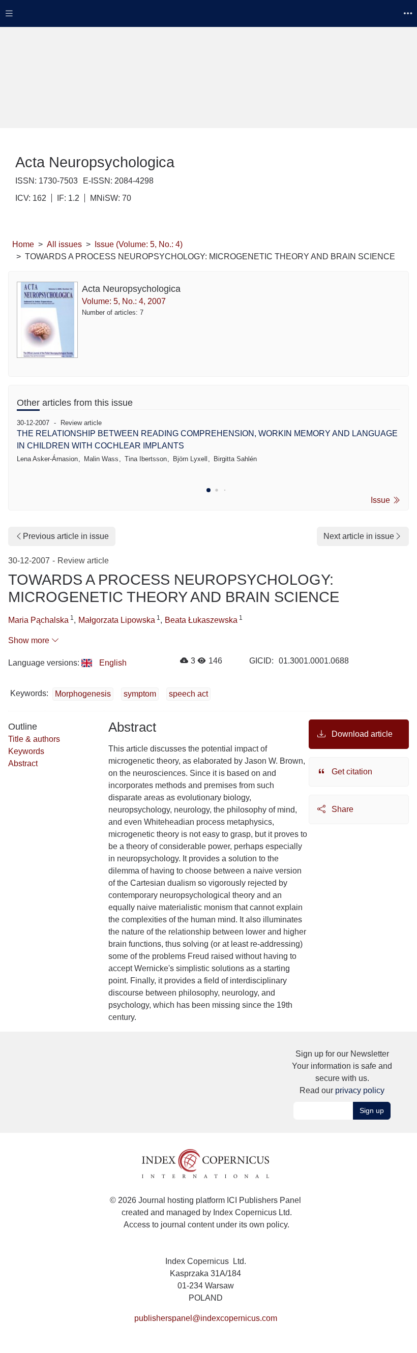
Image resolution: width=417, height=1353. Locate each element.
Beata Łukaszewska (201, 620)
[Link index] (205, 1163)
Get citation (351, 771)
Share (341, 809)
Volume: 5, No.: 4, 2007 (124, 301)
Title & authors (34, 739)
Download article (361, 734)
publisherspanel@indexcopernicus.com (205, 1318)
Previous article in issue (66, 536)
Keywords (26, 751)
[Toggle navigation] (9, 13)
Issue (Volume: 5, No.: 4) (139, 244)
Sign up (372, 1110)
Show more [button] (29, 640)
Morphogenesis (83, 693)
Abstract (23, 763)
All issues (64, 244)
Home (23, 244)
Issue (381, 500)
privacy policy (359, 1090)
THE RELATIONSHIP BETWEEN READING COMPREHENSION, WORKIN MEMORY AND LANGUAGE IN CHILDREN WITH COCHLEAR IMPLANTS (207, 439)
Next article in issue (358, 536)
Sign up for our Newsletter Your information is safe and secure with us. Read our (342, 1072)
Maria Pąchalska (38, 620)
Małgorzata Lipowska (116, 620)
